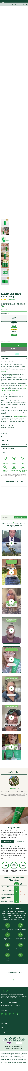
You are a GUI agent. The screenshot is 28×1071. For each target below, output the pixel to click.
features (4, 437)
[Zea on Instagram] (6, 1014)
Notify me (14, 349)
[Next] (25, 1)
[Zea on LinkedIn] (17, 1014)
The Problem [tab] (7, 841)
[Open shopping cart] (26, 4)
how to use (5, 441)
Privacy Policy (8, 1046)
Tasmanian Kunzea (14, 788)
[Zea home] (14, 4)
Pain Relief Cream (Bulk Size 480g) (9, 390)
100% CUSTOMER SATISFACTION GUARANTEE (14, 1)
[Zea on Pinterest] (10, 1014)
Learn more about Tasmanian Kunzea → (14, 798)
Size (2, 310)
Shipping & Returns (7, 448)
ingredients (5, 444)
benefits (4, 433)
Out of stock (6, 341)
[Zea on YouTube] (13, 1014)
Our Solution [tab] (20, 841)
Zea (11, 1048)
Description (5, 358)
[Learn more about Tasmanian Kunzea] (14, 781)
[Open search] (23, 4)
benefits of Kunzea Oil (19, 416)
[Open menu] (2, 4)
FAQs (3, 452)
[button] (4, 299)
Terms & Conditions (18, 1046)
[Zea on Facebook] (2, 1014)
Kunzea (24, 388)
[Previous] (2, 1)
